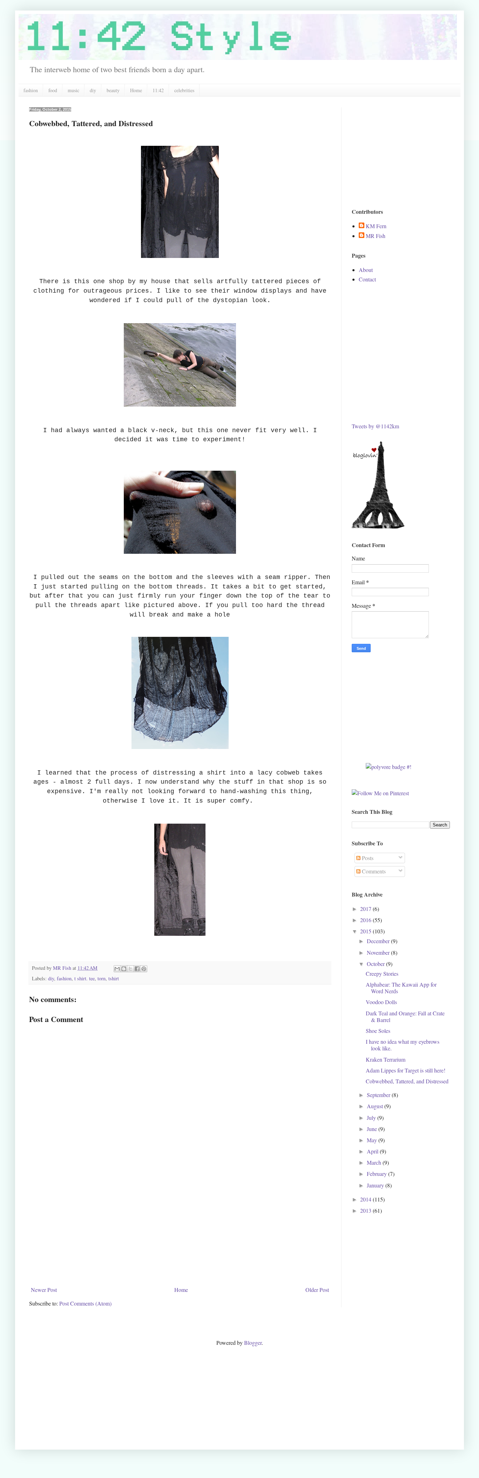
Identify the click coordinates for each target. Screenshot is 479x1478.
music (73, 90)
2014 (366, 1199)
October (376, 963)
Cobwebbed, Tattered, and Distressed (407, 1081)
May (372, 1140)
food (52, 90)
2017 (366, 908)
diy (93, 90)
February (377, 1173)
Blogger (253, 1342)
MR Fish (375, 235)
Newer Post (44, 1289)
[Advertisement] (179, 1231)
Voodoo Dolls (381, 1002)
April (373, 1151)
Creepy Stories (382, 973)
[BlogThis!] (123, 968)
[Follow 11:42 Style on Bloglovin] (378, 526)
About (366, 269)
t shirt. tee (84, 978)
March (375, 1162)
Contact (367, 279)
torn (101, 978)
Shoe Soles (378, 1030)
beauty (113, 90)
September (379, 1094)
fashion (30, 90)
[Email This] (117, 968)
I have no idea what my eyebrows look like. (402, 1045)
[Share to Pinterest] (143, 968)
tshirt (113, 978)
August (375, 1106)
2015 (366, 931)
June (372, 1128)
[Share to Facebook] (137, 968)
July (372, 1117)
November (379, 952)
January (376, 1185)
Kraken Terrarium (385, 1059)
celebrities (184, 90)
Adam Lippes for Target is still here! (405, 1070)
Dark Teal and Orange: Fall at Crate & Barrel (405, 1016)
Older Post (317, 1289)
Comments (373, 871)
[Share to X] (130, 968)
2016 (366, 920)
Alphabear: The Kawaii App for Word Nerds (401, 988)
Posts (366, 857)
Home (136, 90)
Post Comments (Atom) (85, 1303)
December (379, 941)
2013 (366, 1210)
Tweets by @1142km (375, 426)
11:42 (158, 90)
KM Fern (376, 226)
